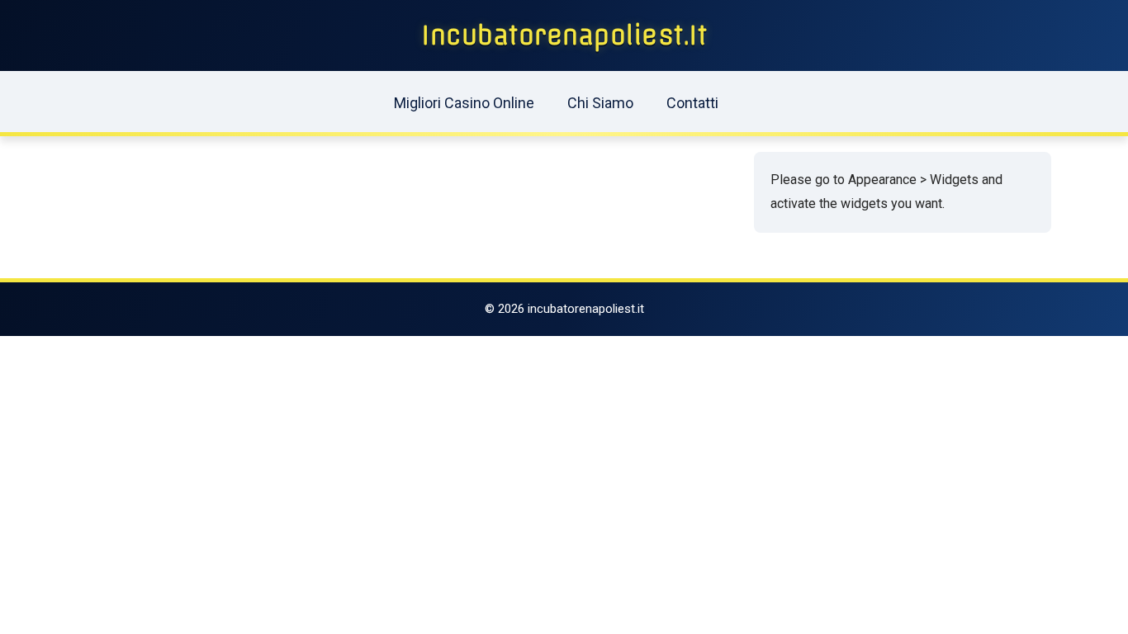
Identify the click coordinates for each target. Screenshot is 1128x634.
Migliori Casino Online (464, 102)
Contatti (692, 102)
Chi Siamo (600, 102)
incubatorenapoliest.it (564, 35)
